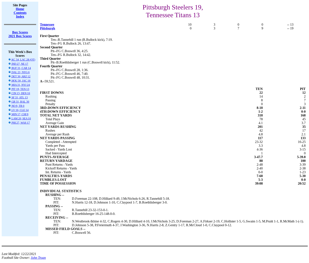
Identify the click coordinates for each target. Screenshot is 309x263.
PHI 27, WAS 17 (20, 122)
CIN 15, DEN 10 (20, 93)
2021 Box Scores (20, 36)
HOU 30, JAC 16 (20, 80)
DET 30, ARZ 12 (20, 76)
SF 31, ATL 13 (19, 97)
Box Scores (20, 32)
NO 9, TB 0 (17, 105)
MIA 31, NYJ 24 (20, 84)
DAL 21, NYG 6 (20, 72)
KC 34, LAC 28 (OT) (23, 59)
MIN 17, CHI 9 (19, 114)
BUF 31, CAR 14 (21, 68)
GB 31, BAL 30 (20, 101)
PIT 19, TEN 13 (20, 89)
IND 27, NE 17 (19, 63)
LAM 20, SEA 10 (21, 118)
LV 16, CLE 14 (20, 110)
